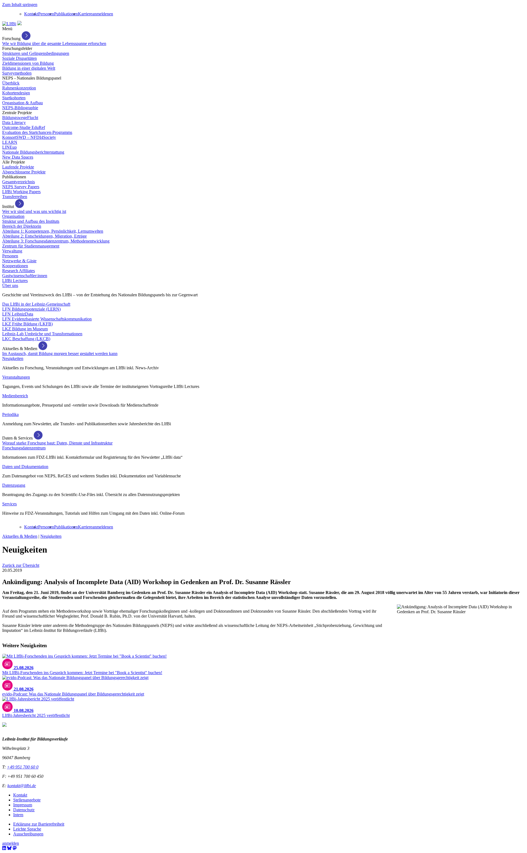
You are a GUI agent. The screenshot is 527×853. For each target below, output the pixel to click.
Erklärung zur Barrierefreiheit (38, 824)
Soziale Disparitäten (19, 58)
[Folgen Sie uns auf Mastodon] (14, 848)
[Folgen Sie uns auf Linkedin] (4, 848)
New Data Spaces (17, 157)
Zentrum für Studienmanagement (30, 246)
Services (9, 504)
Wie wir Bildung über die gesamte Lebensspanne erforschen (54, 43)
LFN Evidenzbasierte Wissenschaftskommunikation (47, 319)
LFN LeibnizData (17, 314)
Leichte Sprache (27, 829)
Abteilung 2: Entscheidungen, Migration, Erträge (44, 236)
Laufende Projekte (18, 167)
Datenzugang (13, 485)
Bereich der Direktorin (21, 226)
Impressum (22, 805)
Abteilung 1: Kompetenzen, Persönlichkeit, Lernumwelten (52, 231)
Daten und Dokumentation (25, 466)
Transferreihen (14, 196)
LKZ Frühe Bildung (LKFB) (27, 324)
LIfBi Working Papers (21, 191)
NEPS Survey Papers (20, 186)
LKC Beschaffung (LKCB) (26, 338)
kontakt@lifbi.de (21, 785)
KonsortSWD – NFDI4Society (29, 137)
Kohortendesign (16, 93)
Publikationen (66, 14)
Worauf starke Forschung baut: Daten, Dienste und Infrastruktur (57, 443)
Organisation (13, 216)
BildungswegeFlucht (20, 117)
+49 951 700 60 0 (22, 767)
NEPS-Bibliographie (20, 107)
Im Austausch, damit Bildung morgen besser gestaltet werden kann (59, 353)
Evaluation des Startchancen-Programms (37, 132)
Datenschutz (24, 809)
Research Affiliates (18, 270)
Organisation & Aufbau (22, 102)
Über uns (10, 285)
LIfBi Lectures (15, 280)
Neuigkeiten (12, 358)
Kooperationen (15, 265)
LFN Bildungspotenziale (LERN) (31, 309)
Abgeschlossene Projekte (24, 172)
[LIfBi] (9, 23)
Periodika (10, 414)
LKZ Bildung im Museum (25, 328)
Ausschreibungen (28, 834)
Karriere (85, 14)
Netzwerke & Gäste (19, 260)
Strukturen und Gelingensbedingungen (35, 53)
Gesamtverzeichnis (18, 181)
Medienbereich (15, 395)
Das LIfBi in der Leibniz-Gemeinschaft (36, 304)
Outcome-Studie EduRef (23, 127)
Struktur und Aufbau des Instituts (30, 221)
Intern (18, 814)
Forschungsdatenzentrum (24, 448)
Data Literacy (14, 122)
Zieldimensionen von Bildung (28, 63)
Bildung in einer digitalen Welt (28, 68)
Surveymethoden (17, 73)
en (111, 14)
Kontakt (31, 14)
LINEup (9, 147)
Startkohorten (14, 97)
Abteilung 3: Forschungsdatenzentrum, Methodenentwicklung (56, 241)
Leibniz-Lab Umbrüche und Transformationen (42, 333)
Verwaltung (12, 251)
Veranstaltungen (16, 377)
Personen (46, 14)
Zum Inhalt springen (19, 4)
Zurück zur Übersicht (20, 565)
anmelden (100, 14)
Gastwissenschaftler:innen (24, 275)
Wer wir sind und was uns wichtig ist (34, 211)
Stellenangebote (27, 800)
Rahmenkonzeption (19, 88)
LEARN (9, 142)
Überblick (10, 83)
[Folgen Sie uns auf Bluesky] (9, 848)
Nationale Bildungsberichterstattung (33, 152)
